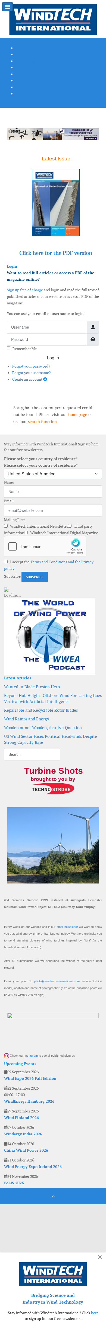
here (94, 1312)
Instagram (31, 1055)
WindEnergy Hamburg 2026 (29, 1101)
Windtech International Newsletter (38, 526)
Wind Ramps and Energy (26, 718)
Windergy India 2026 (23, 1134)
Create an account (27, 379)
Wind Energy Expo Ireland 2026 (33, 1166)
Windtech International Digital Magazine (63, 532)
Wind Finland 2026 (21, 1117)
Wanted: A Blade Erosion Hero (32, 686)
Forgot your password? (31, 366)
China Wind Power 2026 (26, 1150)
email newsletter (67, 926)
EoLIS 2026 (14, 1183)
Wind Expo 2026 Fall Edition (30, 1078)
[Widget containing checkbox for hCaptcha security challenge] (45, 546)
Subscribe (12, 576)
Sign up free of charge (25, 290)
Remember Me (25, 348)
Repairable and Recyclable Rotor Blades (41, 710)
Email (9, 501)
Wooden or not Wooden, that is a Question (43, 727)
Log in (53, 357)
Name (9, 482)
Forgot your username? (31, 372)
